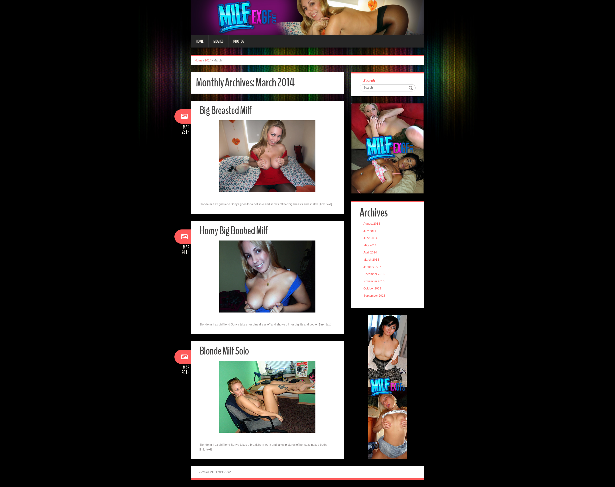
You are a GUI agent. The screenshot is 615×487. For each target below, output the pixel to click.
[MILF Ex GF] (307, 17)
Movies (218, 41)
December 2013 (374, 274)
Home (199, 41)
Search (369, 80)
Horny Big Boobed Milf (233, 230)
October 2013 (372, 288)
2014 (208, 60)
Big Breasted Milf (225, 110)
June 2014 (370, 238)
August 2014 (371, 223)
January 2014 (372, 267)
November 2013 (374, 281)
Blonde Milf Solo (224, 351)
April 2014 (370, 252)
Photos (238, 41)
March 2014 (371, 259)
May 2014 (369, 245)
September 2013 (374, 295)
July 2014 (369, 231)
